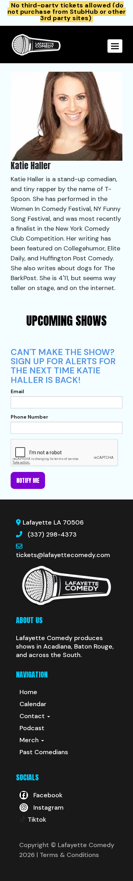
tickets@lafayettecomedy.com (63, 555)
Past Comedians (44, 752)
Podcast (32, 728)
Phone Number (29, 417)
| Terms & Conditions (68, 855)
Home (28, 692)
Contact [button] (33, 716)
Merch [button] (30, 740)
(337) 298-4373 (52, 534)
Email (17, 391)
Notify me (27, 480)
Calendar (33, 704)
